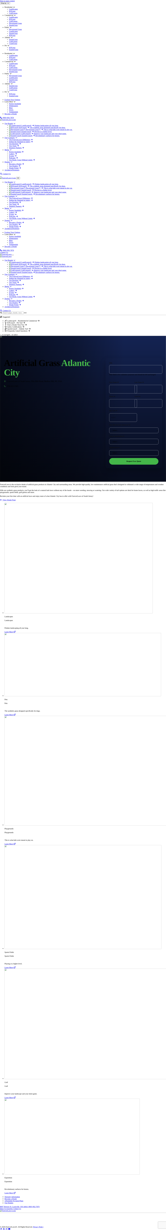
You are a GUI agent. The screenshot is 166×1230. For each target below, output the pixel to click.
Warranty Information (12, 1197)
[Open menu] (1, 176)
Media (7, 150)
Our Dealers (13, 166)
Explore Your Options (12, 100)
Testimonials (13, 112)
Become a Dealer (11, 114)
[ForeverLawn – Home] (8, 120)
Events (11, 156)
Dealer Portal (14, 168)
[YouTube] (9, 1229)
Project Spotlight (15, 104)
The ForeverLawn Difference (19, 140)
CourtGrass (13, 43)
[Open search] (1, 174)
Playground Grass (15, 23)
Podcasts (12, 158)
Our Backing (14, 144)
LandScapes (13, 9)
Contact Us (7, 174)
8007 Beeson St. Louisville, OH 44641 (14, 1207)
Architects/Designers (12, 170)
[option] (85, 321)
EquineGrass (13, 50)
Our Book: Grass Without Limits (21, 160)
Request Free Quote (133, 461)
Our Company (10, 138)
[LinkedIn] (4, 1229)
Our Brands (9, 123)
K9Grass (12, 11)
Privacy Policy (38, 1227)
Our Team (13, 146)
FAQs (11, 110)
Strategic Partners (15, 148)
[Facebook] (1, 1229)
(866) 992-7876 (34, 1207)
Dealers (7, 162)
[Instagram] (6, 1229)
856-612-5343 (12, 386)
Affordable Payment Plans (14, 1201)
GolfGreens (13, 13)
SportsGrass (13, 25)
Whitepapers (13, 106)
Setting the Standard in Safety (20, 142)
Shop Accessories (6, 1209)
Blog (11, 108)
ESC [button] (25, 313)
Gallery (12, 154)
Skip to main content (7, 1)
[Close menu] (18, 178)
